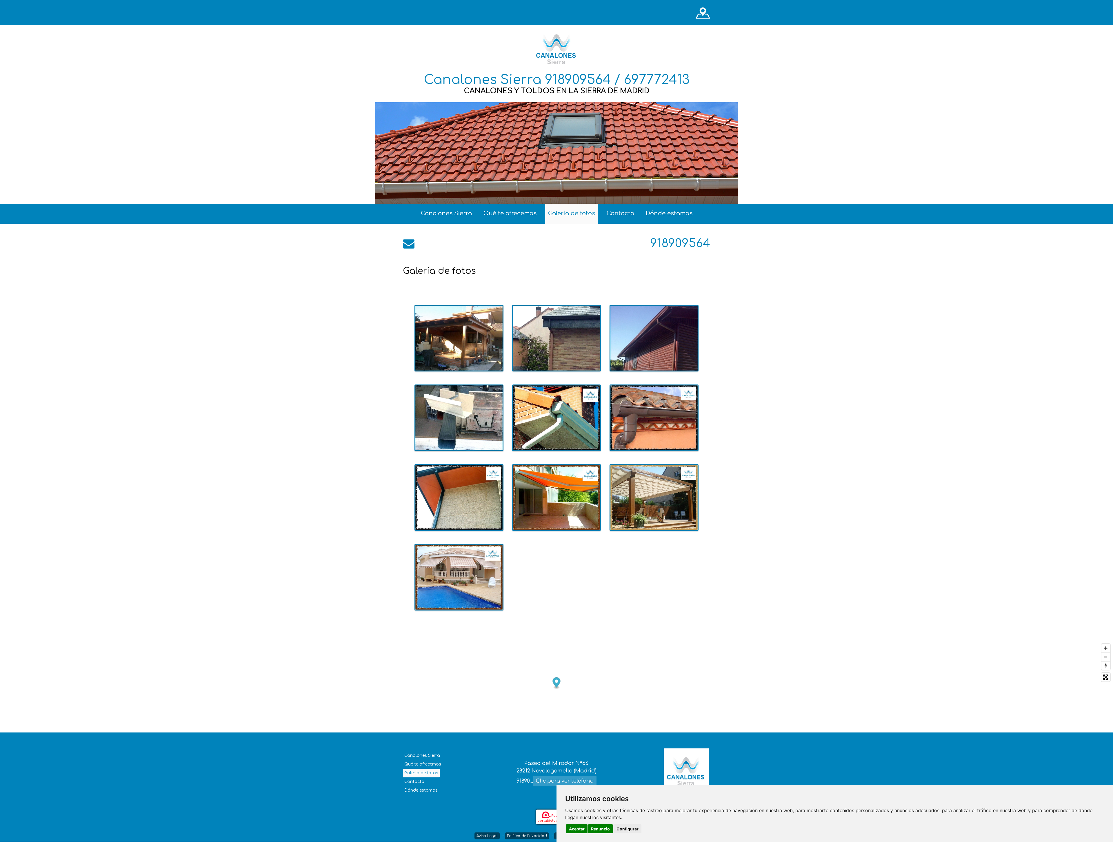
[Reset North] (1105, 665)
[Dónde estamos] (703, 12)
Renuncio (600, 828)
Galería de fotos (571, 213)
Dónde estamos (669, 213)
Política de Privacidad (527, 836)
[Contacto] (408, 243)
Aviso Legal (487, 836)
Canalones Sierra (446, 213)
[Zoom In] (1105, 648)
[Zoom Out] (1105, 657)
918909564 (680, 243)
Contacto (620, 213)
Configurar (627, 828)
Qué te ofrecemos (510, 213)
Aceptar (577, 828)
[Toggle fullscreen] (1105, 677)
